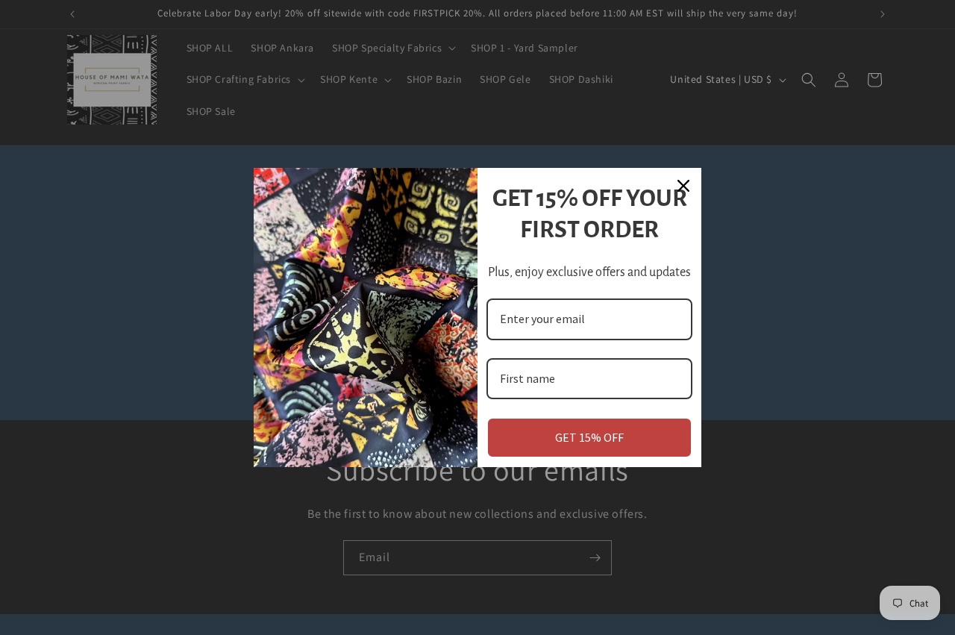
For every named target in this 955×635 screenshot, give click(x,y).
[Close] (683, 186)
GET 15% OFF (589, 437)
